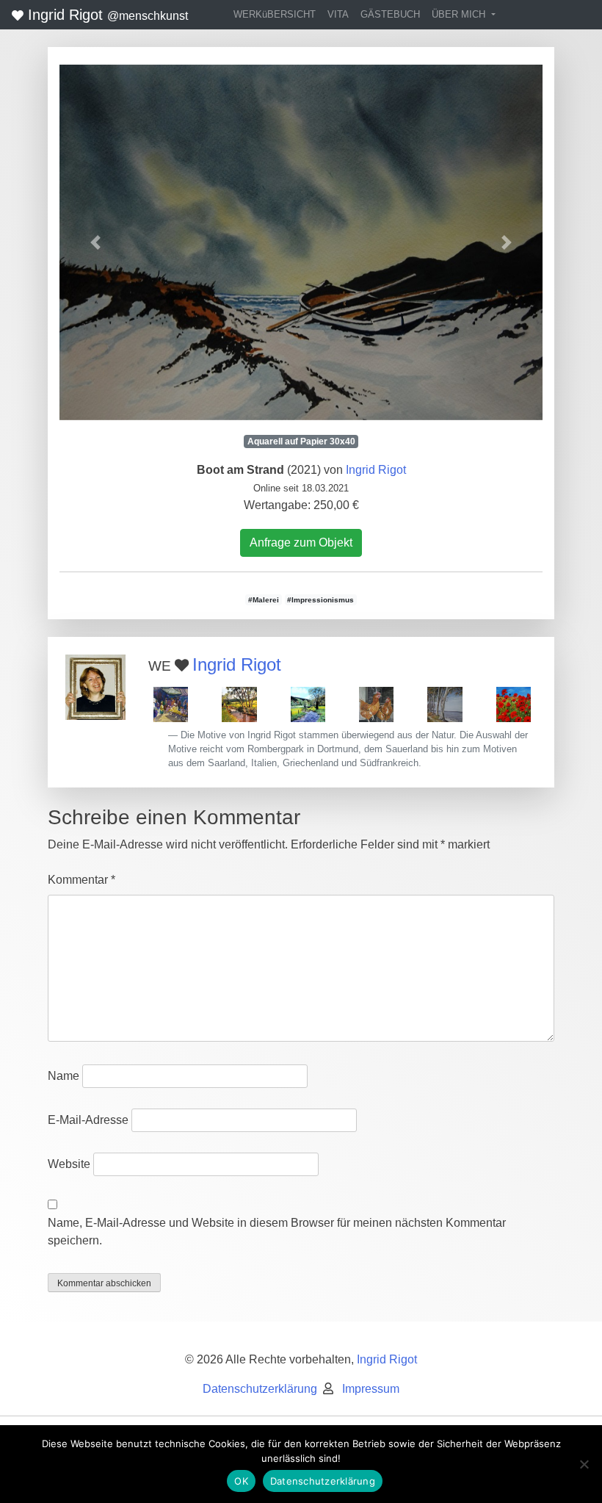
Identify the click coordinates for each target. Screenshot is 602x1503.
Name (63, 1076)
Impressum (370, 1389)
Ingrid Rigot (105, 15)
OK (241, 1481)
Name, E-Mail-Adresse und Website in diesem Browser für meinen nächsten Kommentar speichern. (277, 1232)
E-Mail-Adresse (88, 1120)
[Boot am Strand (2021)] (301, 242)
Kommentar (81, 879)
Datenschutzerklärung (260, 1389)
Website (69, 1164)
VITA (338, 14)
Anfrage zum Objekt (301, 542)
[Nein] (583, 1464)
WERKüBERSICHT (274, 14)
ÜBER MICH (460, 14)
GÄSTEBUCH (390, 14)
